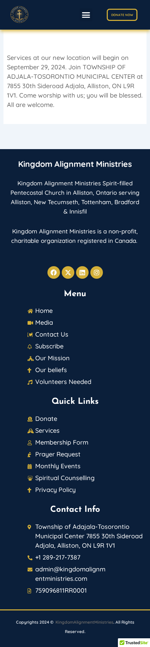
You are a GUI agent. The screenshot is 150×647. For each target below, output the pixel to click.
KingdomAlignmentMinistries (84, 622)
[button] (86, 15)
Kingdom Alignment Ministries (75, 164)
